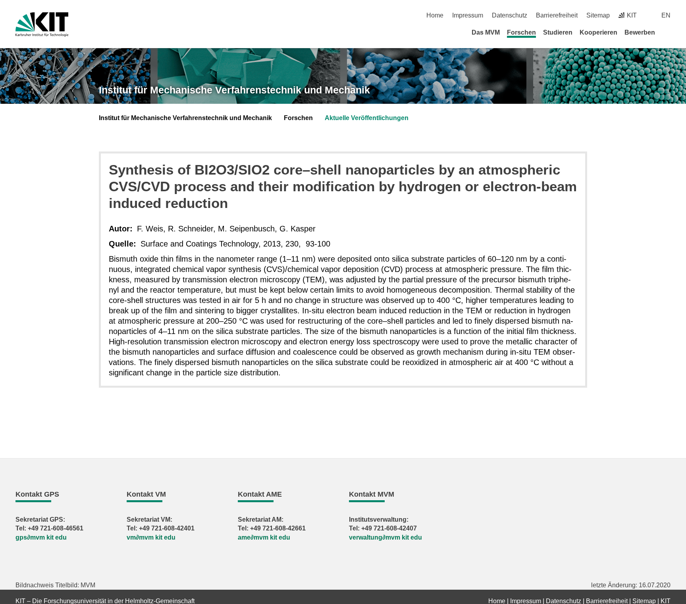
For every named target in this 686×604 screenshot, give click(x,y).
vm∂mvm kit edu (151, 537)
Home (434, 15)
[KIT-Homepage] (41, 24)
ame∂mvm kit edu (264, 537)
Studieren (557, 32)
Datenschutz (509, 15)
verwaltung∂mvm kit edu (385, 537)
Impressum (467, 15)
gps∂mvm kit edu (41, 537)
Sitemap (598, 15)
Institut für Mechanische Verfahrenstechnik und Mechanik (234, 89)
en (666, 15)
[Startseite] (668, 32)
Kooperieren (598, 32)
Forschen (521, 32)
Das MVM (486, 32)
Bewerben (639, 32)
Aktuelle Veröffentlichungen (367, 118)
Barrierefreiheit (557, 15)
